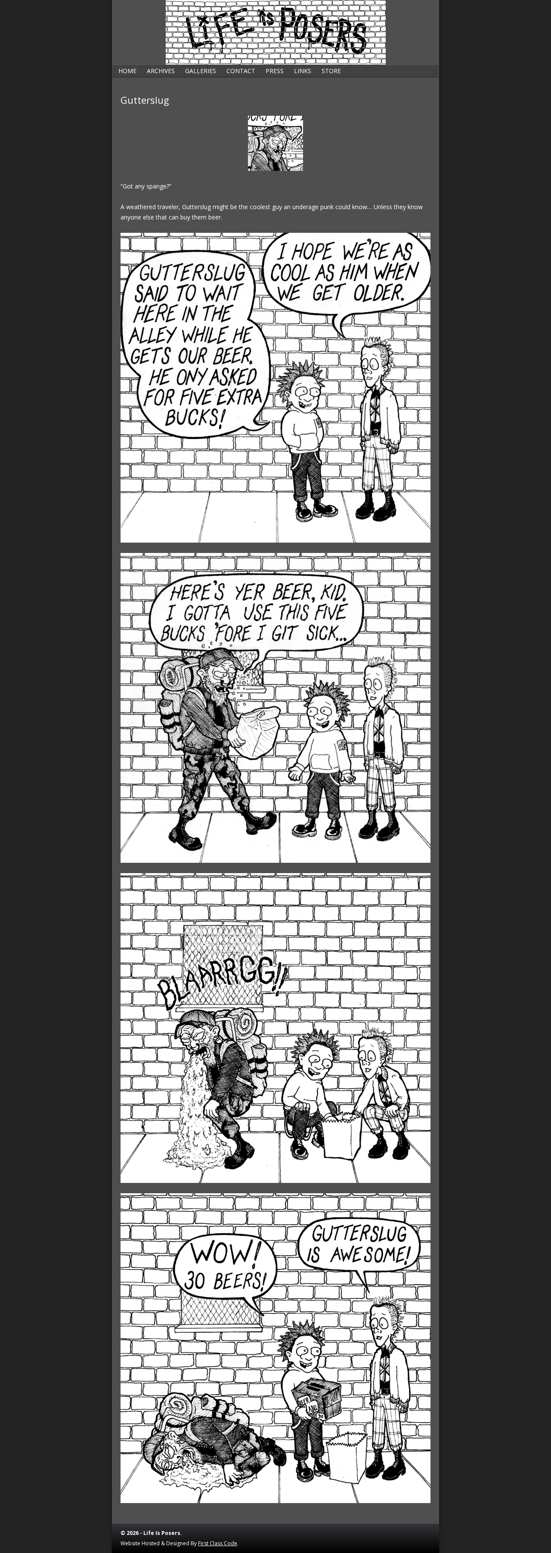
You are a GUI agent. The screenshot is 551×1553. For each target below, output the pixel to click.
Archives (161, 71)
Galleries (200, 71)
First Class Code (217, 1543)
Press (275, 71)
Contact (240, 71)
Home (127, 71)
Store (331, 71)
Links (302, 71)
